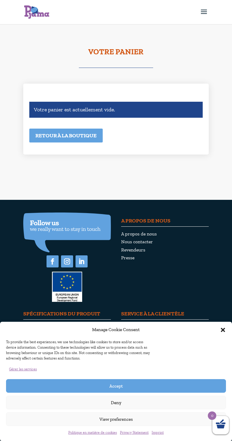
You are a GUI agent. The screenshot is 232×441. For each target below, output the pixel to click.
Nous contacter (137, 241)
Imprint (158, 432)
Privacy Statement (134, 432)
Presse (127, 257)
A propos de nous (139, 234)
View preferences (116, 419)
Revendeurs (133, 250)
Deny (116, 402)
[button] (223, 330)
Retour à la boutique (66, 135)
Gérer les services (23, 369)
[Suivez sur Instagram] (67, 261)
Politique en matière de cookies (92, 432)
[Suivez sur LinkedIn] (82, 261)
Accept (116, 386)
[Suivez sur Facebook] (53, 261)
